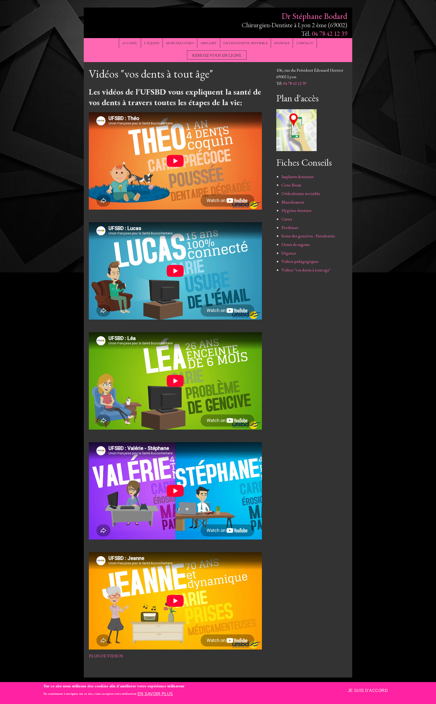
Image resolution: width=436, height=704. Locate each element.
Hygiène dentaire (296, 210)
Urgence (288, 253)
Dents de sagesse (295, 244)
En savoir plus (155, 694)
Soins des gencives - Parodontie (308, 236)
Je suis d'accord (368, 690)
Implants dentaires (297, 176)
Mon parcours (180, 43)
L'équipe (151, 43)
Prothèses (289, 227)
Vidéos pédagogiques (299, 261)
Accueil (130, 43)
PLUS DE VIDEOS (106, 656)
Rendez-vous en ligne (216, 55)
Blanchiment (292, 202)
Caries (286, 219)
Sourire (282, 43)
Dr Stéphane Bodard (314, 16)
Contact (304, 43)
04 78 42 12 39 (329, 33)
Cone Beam (291, 185)
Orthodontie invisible (245, 43)
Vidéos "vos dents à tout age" (306, 270)
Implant (209, 43)
